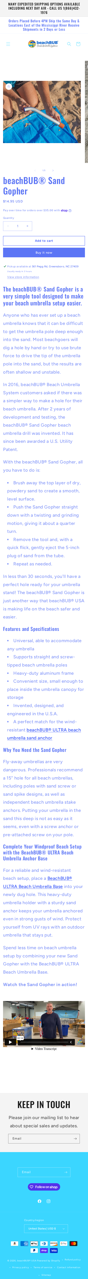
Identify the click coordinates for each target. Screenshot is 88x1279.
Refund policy (73, 1259)
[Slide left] (34, 170)
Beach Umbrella (35, 886)
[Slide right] (53, 170)
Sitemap (46, 1275)
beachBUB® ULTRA (47, 730)
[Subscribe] (75, 1138)
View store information (23, 277)
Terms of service (43, 1267)
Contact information (68, 1267)
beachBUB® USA (26, 1260)
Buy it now (44, 252)
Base (57, 886)
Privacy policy (20, 1267)
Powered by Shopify (48, 1260)
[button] (8, 44)
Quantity (8, 217)
